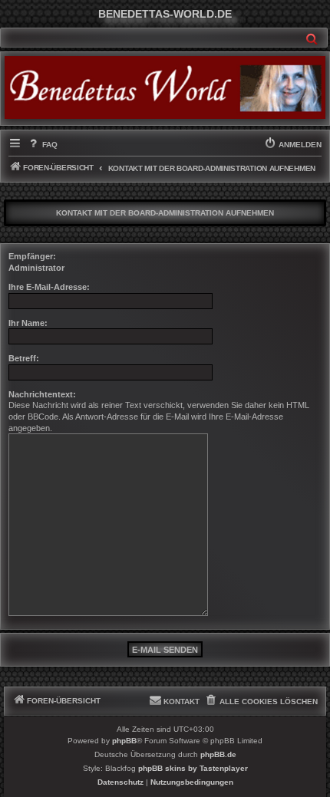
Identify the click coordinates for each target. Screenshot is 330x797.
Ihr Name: (28, 323)
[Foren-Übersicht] (165, 87)
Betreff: (23, 358)
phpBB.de (218, 754)
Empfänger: (32, 256)
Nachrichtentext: (42, 394)
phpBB (124, 740)
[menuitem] (42, 145)
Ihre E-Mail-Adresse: (49, 286)
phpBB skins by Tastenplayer (193, 768)
